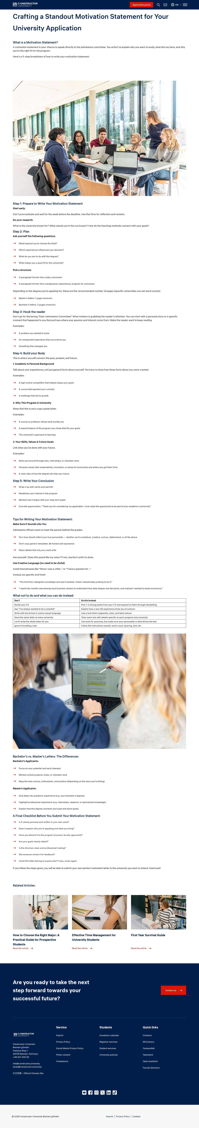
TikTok (114, 1092)
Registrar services (108, 1041)
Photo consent (63, 1054)
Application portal (141, 4)
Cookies (136, 1116)
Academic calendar (109, 1035)
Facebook (90, 1092)
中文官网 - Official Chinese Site (28, 1073)
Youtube (84, 1092)
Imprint (59, 1035)
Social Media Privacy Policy (69, 1048)
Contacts (147, 1035)
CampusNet (149, 1048)
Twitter (102, 1092)
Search (158, 4)
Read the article (20, 948)
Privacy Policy (63, 1041)
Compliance (62, 1061)
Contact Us (165, 5)
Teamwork (148, 1054)
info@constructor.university (26, 1063)
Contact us (170, 990)
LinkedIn (108, 1092)
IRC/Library (148, 1041)
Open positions (150, 1061)
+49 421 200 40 (21, 1057)
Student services (108, 1048)
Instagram (96, 1092)
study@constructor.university (27, 1066)
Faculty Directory (151, 1067)
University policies (109, 1054)
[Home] (27, 5)
